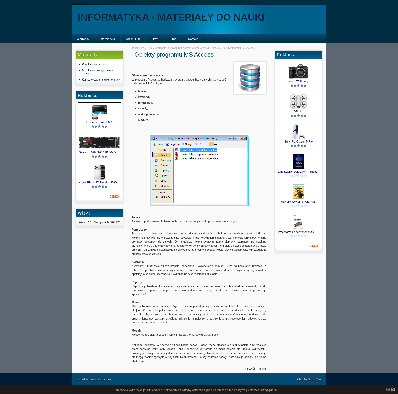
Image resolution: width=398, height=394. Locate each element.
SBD (149, 47)
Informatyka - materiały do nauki (171, 17)
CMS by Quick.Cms (309, 379)
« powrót (250, 368)
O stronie (83, 38)
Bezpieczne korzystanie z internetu (97, 72)
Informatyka (107, 38)
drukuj (262, 368)
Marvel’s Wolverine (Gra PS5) (298, 201)
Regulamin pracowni (94, 64)
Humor (173, 38)
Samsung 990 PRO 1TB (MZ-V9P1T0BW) (99, 152)
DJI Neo (298, 111)
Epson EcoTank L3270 (99, 122)
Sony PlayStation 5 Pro (298, 141)
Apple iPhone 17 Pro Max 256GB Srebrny (99, 182)
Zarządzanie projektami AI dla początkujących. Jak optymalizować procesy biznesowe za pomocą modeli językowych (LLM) (298, 171)
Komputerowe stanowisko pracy (101, 79)
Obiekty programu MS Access (238, 47)
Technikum (133, 38)
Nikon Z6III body (298, 81)
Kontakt (193, 38)
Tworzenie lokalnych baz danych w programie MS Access (187, 47)
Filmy (154, 38)
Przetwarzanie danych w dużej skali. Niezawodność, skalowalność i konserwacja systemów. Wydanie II (298, 232)
